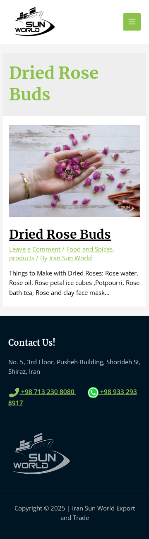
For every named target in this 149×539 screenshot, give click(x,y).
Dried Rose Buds (60, 234)
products (21, 258)
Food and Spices (89, 249)
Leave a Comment (34, 249)
